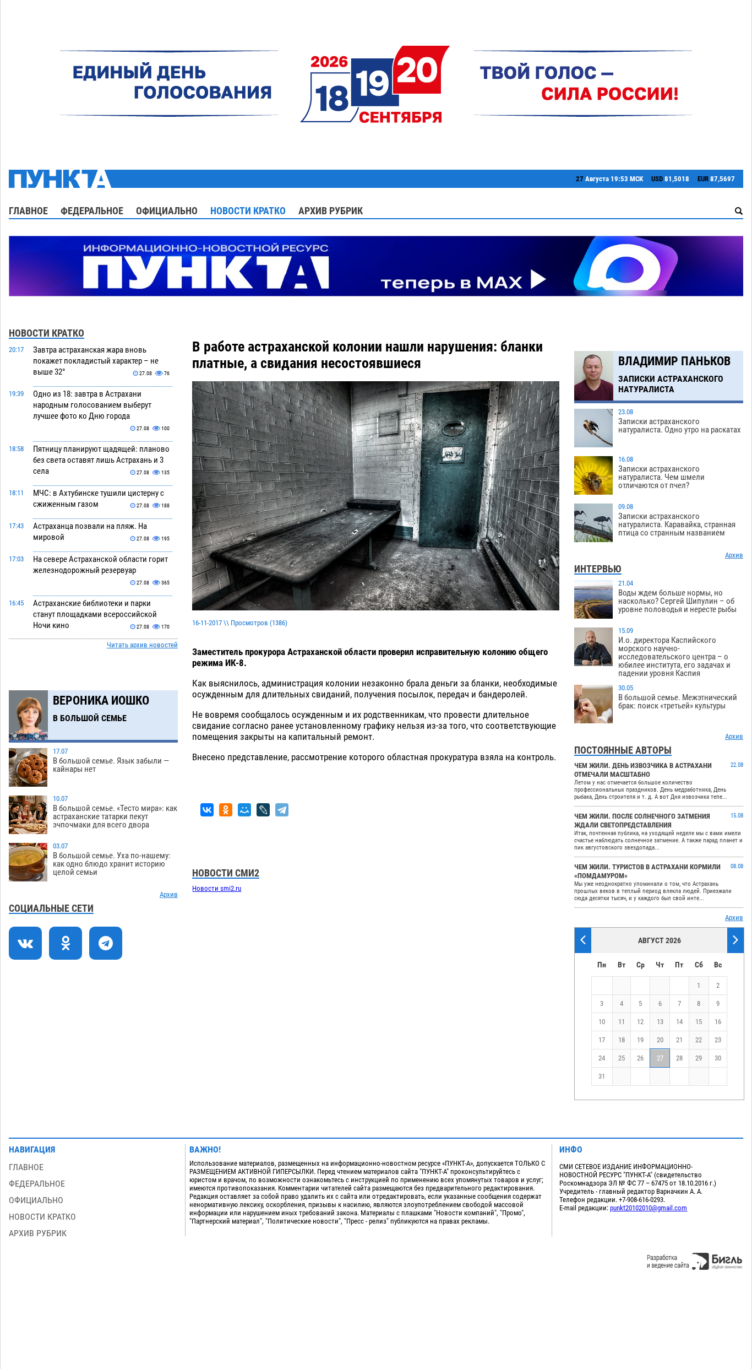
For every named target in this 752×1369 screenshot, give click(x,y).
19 (640, 1040)
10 (601, 1022)
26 (640, 1058)
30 (718, 1058)
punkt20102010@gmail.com (648, 1208)
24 (601, 1058)
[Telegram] (281, 809)
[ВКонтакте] (207, 809)
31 (601, 1076)
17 (601, 1040)
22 (698, 1040)
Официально (167, 211)
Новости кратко (248, 211)
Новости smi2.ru (216, 888)
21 (679, 1040)
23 (718, 1040)
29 (698, 1058)
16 (718, 1022)
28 (679, 1058)
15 (698, 1022)
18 (621, 1040)
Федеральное (92, 211)
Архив (169, 894)
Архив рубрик (330, 211)
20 (660, 1040)
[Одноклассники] (225, 809)
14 (679, 1022)
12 (640, 1022)
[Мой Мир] (244, 809)
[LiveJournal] (263, 809)
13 (660, 1022)
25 (621, 1058)
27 (660, 1058)
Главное (28, 211)
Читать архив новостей (142, 645)
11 (621, 1022)
